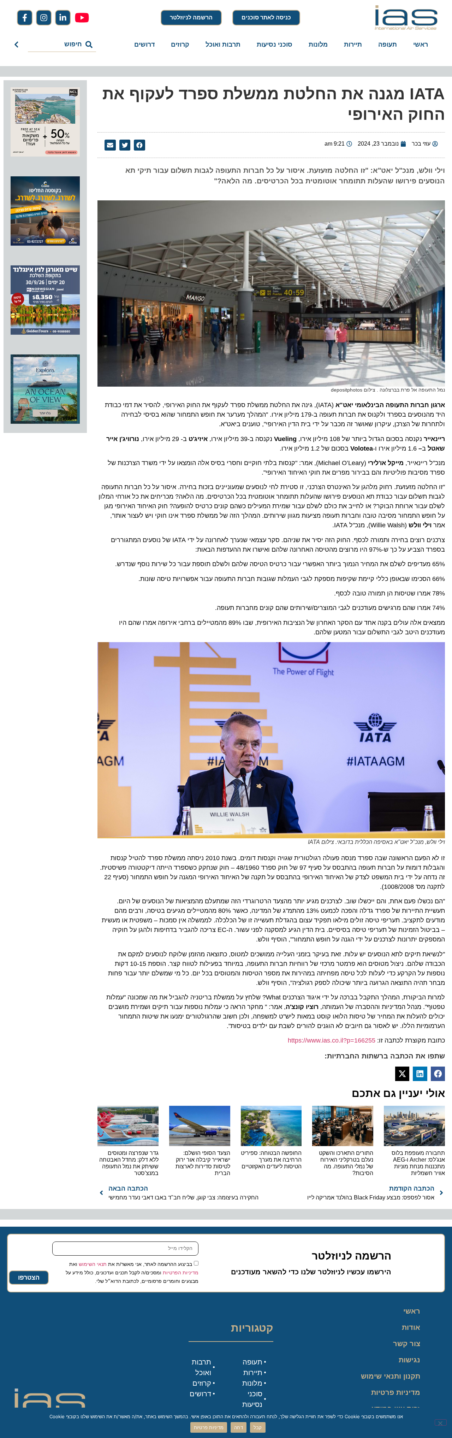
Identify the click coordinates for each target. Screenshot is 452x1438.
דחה (238, 1427)
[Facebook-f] (24, 17)
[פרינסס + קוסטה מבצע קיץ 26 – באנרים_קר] (45, 243)
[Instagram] (44, 17)
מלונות (318, 44)
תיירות (353, 44)
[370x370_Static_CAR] (45, 421)
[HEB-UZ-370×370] (45, 154)
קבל (258, 1427)
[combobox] (62, 44)
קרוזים (180, 44)
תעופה (387, 44)
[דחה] (441, 1422)
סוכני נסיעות (274, 44)
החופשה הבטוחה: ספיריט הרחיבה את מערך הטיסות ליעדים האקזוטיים (271, 1159)
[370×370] (45, 332)
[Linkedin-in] (63, 17)
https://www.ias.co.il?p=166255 (331, 1040)
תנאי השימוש (93, 1264)
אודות (411, 1327)
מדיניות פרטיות (395, 1392)
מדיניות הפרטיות (180, 1272)
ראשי (420, 44)
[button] (139, 145)
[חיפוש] (18, 44)
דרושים (144, 44)
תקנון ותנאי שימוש (390, 1376)
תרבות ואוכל (223, 44)
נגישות (409, 1360)
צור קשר (406, 1344)
